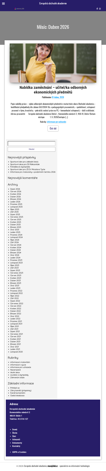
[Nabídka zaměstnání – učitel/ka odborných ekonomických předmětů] (53, 63)
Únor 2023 (14, 285)
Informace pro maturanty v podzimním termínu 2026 (32, 172)
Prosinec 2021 (16, 321)
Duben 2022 (15, 311)
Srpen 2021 (15, 331)
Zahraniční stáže (17, 377)
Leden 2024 (15, 258)
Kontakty (16, 446)
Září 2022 (14, 298)
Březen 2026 (15, 199)
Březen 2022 (15, 313)
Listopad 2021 (16, 324)
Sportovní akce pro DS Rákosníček (25, 164)
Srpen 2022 (15, 301)
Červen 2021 (15, 336)
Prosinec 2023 (16, 260)
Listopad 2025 (16, 207)
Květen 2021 (15, 339)
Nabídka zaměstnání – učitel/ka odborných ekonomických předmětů (53, 89)
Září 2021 (14, 329)
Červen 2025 (15, 219)
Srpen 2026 (15, 189)
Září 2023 (14, 268)
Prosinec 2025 (16, 204)
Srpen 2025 (15, 214)
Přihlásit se (15, 388)
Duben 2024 (15, 250)
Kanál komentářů (17, 393)
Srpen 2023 (15, 270)
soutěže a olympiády (19, 375)
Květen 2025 (15, 222)
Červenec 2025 (16, 217)
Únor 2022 (14, 316)
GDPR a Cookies (19, 452)
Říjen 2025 (14, 209)
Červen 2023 (15, 275)
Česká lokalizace (17, 395)
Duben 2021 (15, 341)
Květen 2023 (15, 278)
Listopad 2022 (16, 293)
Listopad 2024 (16, 237)
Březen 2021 (15, 344)
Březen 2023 (15, 283)
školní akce (15, 372)
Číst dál (53, 128)
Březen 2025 (15, 227)
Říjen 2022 (14, 296)
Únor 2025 (14, 229)
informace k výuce (18, 365)
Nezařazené (15, 370)
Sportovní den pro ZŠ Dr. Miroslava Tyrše (27, 169)
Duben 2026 (15, 197)
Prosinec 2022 (16, 291)
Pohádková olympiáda (20, 167)
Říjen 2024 (14, 240)
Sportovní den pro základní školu (24, 162)
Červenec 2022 (16, 303)
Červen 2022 (15, 306)
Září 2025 (14, 212)
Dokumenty (17, 443)
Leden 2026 (15, 202)
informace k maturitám (20, 362)
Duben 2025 (15, 224)
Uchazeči (16, 439)
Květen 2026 (15, 194)
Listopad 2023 (16, 263)
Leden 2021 (15, 349)
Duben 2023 (15, 280)
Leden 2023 (15, 288)
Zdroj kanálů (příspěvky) (20, 390)
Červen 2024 (15, 245)
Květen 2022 (15, 308)
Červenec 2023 (16, 273)
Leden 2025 (15, 232)
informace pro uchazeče (56, 121)
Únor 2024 (14, 255)
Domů (14, 429)
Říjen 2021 (14, 326)
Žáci (14, 436)
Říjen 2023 (14, 265)
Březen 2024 (15, 252)
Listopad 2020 (16, 352)
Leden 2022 (15, 319)
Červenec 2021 (16, 334)
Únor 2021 (14, 347)
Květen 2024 (15, 247)
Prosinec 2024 (16, 235)
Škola (14, 433)
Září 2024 (14, 242)
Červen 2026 (15, 191)
